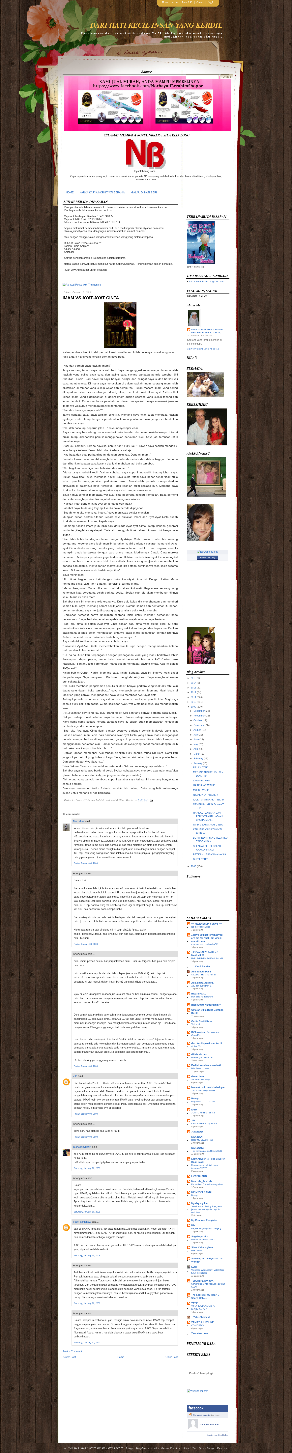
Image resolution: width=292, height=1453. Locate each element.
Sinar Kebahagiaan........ (204, 1247)
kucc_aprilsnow (82, 1221)
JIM (193, 1120)
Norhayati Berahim (202, 1415)
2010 (193, 702)
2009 (193, 706)
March (196, 753)
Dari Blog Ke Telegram (202, 996)
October (197, 720)
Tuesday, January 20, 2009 (87, 1342)
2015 (193, 678)
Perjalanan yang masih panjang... (207, 1228)
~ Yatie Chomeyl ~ (201, 1317)
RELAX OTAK (200, 767)
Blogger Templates (136, 1448)
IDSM (194, 1109)
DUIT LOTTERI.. (201, 859)
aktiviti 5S (195, 1046)
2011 (193, 697)
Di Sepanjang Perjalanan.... (206, 1032)
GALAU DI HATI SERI (144, 192)
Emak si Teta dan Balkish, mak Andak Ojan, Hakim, (207, 330)
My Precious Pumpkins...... (206, 1220)
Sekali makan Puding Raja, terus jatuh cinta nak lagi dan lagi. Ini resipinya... (206, 1209)
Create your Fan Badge (217, 1435)
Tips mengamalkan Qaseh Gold (206, 1151)
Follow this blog (207, 557)
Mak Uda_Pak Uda (201, 1181)
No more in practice (200, 927)
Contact (200, 2)
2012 (193, 692)
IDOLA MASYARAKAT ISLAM (208, 799)
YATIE (194, 1303)
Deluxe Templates (171, 1448)
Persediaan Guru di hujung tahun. (207, 1184)
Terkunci (195, 1024)
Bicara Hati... (198, 993)
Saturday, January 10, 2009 (87, 1168)
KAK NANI (197, 1136)
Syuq (194, 1267)
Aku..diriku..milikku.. (202, 982)
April (195, 749)
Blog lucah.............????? (203, 1101)
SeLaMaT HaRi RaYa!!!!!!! (203, 974)
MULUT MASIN (201, 790)
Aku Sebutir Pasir (201, 971)
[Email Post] (151, 799)
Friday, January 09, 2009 (86, 863)
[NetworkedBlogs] (207, 551)
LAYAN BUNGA (201, 780)
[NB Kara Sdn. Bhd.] (193, 1428)
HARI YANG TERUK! (204, 785)
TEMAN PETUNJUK (202, 1280)
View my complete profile (203, 349)
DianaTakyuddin (82, 1146)
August (197, 730)
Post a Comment (72, 1351)
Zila (75, 1076)
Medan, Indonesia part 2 (203, 1239)
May (195, 744)
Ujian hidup (196, 1250)
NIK (193, 1225)
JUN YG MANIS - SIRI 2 (203, 1112)
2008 (193, 866)
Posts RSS (187, 2)
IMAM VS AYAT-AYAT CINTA (91, 297)
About (175, 2)
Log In (211, 2)
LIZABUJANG (199, 1176)
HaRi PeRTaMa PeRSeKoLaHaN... (208, 958)
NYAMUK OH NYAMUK (205, 795)
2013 (193, 687)
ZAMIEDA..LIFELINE (202, 1322)
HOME (70, 192)
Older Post (171, 1356)
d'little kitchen (199, 1054)
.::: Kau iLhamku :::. (202, 966)
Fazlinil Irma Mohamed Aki (206, 1065)
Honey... (195, 1098)
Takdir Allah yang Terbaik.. (204, 1090)
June (196, 739)
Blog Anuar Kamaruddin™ (206, 1004)
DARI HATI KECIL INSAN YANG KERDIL (156, 25)
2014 (193, 683)
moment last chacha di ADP (204, 944)
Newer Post (69, 1356)
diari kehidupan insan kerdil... (207, 1043)
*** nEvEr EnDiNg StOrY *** (206, 923)
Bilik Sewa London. (200, 1068)
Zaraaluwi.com (199, 1333)
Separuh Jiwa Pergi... (201, 1079)
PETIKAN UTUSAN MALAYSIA (209, 854)
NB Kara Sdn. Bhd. (210, 1424)
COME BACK (197, 1325)
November (199, 715)
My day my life (199, 1203)
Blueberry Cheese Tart (202, 1057)
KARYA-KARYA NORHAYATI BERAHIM (102, 192)
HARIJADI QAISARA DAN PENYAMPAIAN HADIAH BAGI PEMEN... (208, 816)
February (198, 758)
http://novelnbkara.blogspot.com (206, 281)
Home (165, 2)
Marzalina (78, 821)
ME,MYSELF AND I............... (206, 1192)
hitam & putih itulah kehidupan (208, 1087)
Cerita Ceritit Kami (201, 1021)
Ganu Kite (196, 1035)
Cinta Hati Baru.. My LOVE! (204, 1123)
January (197, 763)
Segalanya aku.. (200, 1236)
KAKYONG (197, 1148)
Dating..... (195, 1195)
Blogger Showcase (217, 1448)
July (195, 734)
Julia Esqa (197, 1131)
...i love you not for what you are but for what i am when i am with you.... (206, 938)
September (199, 725)
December (199, 711)
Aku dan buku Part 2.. (201, 986)
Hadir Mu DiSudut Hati (202, 1140)
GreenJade (197, 1076)
